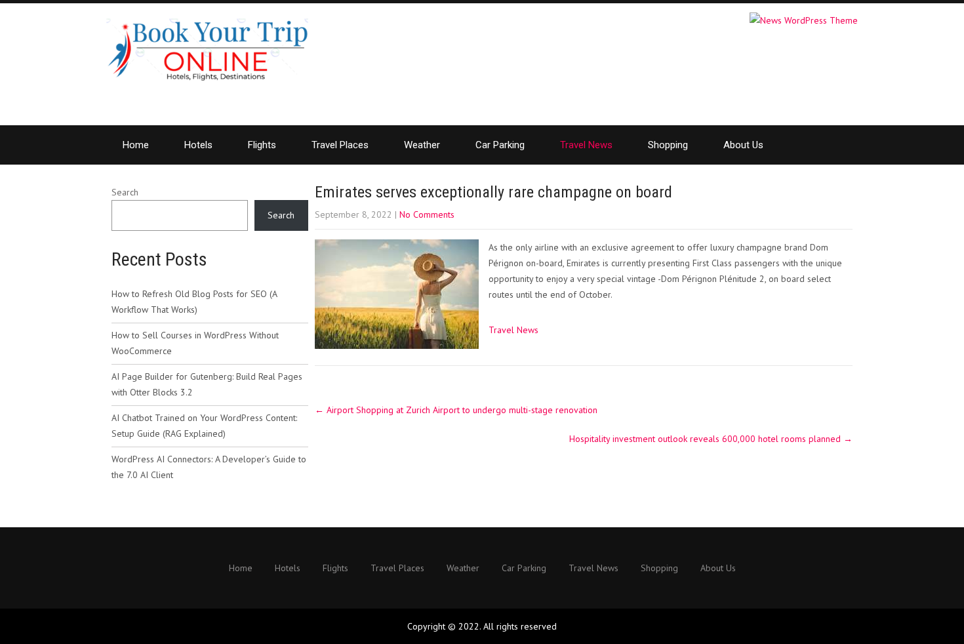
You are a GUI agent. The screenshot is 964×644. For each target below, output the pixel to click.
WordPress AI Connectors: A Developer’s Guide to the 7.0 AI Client (208, 467)
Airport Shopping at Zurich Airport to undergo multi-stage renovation (456, 410)
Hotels (198, 145)
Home (136, 145)
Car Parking (500, 145)
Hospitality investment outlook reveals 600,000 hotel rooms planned (711, 439)
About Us (743, 145)
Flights (262, 145)
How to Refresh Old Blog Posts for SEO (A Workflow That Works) (194, 301)
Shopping (668, 145)
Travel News (586, 145)
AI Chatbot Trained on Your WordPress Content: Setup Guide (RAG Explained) (204, 425)
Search (124, 192)
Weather (422, 145)
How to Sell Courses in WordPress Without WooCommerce (195, 343)
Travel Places (340, 145)
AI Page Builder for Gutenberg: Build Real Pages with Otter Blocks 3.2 (206, 384)
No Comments (426, 214)
